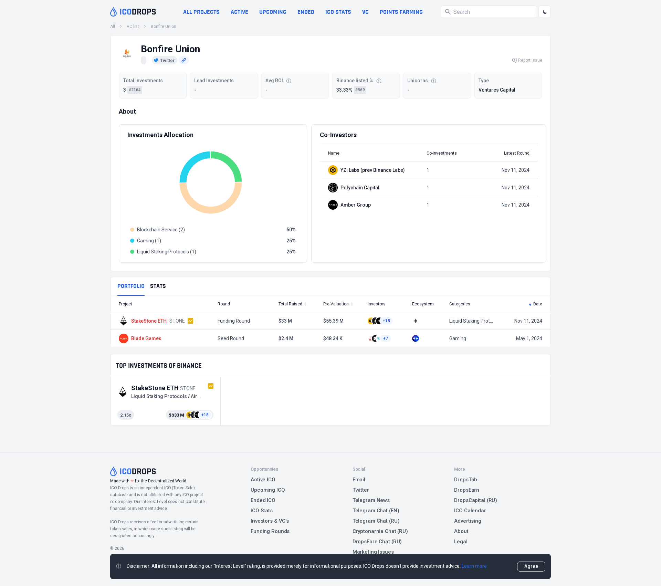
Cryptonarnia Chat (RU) (380, 531)
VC (365, 12)
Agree (531, 566)
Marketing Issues (373, 552)
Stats (158, 286)
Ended (305, 12)
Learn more (474, 566)
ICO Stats (262, 510)
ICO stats (338, 12)
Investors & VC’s (270, 521)
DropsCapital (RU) (475, 500)
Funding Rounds (270, 531)
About (461, 531)
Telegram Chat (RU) (376, 521)
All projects (201, 12)
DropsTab (465, 480)
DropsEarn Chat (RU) (377, 541)
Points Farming (401, 12)
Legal (460, 541)
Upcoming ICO (268, 490)
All (112, 26)
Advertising (467, 521)
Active (239, 12)
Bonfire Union (163, 26)
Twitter (361, 490)
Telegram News (371, 500)
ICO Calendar (470, 510)
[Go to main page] (133, 12)
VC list (133, 26)
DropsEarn (466, 490)
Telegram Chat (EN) (376, 510)
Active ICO (263, 480)
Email (359, 480)
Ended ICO (263, 500)
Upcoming (272, 12)
